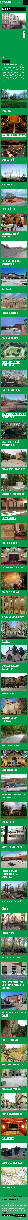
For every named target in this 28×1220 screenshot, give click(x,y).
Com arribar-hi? (6, 61)
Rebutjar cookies (8, 1215)
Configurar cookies (22, 1217)
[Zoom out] (24, 35)
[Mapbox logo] (5, 57)
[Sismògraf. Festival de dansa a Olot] (5, 2)
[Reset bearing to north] (24, 37)
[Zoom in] (24, 32)
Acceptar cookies (20, 1215)
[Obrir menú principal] (25, 2)
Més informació (5, 1212)
